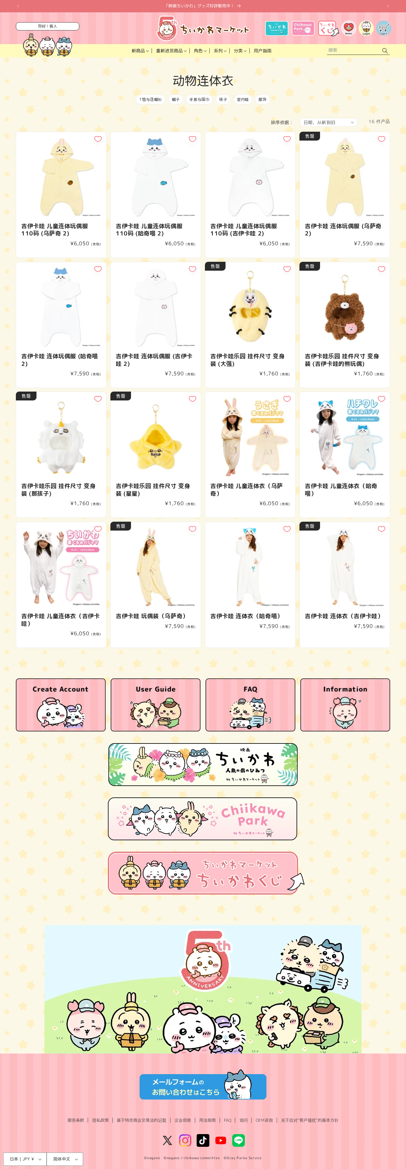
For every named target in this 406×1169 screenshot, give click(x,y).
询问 (243, 1120)
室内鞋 (243, 99)
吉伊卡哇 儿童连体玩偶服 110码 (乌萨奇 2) (54, 229)
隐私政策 (100, 1120)
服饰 (262, 99)
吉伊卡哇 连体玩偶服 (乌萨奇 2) (343, 229)
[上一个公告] (18, 6)
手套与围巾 (199, 99)
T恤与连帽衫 (150, 99)
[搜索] (385, 51)
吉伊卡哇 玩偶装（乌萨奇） (152, 616)
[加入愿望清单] (98, 139)
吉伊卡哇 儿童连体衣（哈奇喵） (341, 489)
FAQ (227, 1120)
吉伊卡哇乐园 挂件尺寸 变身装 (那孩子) (58, 489)
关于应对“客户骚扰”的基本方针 (309, 1120)
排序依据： (282, 122)
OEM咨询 (264, 1120)
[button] (140, 50)
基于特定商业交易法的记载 (141, 1120)
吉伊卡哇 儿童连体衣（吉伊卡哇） (60, 619)
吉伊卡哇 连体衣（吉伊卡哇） (344, 616)
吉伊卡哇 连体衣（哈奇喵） (246, 616)
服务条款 (76, 1120)
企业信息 (182, 1120)
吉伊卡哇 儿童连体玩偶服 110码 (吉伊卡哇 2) (243, 229)
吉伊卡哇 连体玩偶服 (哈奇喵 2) (59, 360)
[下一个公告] (388, 6)
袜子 (223, 99)
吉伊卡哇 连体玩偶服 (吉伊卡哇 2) (154, 360)
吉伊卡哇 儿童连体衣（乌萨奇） (246, 489)
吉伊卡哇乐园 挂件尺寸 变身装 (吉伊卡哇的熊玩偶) (342, 360)
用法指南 (207, 1120)
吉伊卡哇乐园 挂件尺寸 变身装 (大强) (247, 360)
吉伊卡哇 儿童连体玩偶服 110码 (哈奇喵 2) (149, 229)
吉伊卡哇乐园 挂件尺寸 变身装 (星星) (153, 489)
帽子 (176, 99)
